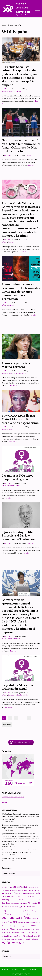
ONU (12, 921)
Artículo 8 (4, 242)
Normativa (18, 91)
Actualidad (5, 91)
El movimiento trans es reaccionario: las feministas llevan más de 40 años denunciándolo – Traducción (21, 291)
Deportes (7, 896)
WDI (6, 942)
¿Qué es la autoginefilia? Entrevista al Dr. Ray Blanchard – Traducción (19, 536)
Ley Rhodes (24, 914)
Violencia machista (31, 939)
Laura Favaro (10, 911)
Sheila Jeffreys (32, 936)
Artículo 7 (30, 155)
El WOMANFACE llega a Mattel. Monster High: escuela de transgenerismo (20, 419)
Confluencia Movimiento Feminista (25, 893)
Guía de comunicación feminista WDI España (21, 903)
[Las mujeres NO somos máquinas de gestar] (21, 459)
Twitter (23, 970)
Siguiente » (7, 725)
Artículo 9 (24, 373)
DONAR (4, 803)
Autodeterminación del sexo (19, 890)
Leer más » (31, 165)
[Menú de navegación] (37, 9)
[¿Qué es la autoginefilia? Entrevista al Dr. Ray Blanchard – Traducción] (21, 515)
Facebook (5, 970)
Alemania (32, 887)
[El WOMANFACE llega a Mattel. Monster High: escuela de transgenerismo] (21, 401)
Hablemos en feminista (11, 907)
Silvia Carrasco (6, 939)
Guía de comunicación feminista (11, 486)
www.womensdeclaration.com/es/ (13, 797)
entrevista (23, 896)
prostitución (9, 926)
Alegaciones (19, 886)
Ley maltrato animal (14, 914)
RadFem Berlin (19, 926)
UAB (12, 939)
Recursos (10, 242)
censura (7, 893)
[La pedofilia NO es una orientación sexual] (21, 668)
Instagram (15, 970)
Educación (16, 896)
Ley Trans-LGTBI (15, 918)
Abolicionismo (6, 887)
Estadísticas (14, 900)
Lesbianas (29, 911)
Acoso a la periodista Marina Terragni (14, 858)
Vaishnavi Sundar (20, 939)
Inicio (3, 25)
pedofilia (21, 922)
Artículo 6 (18, 373)
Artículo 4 (4, 305)
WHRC (18, 942)
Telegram (32, 970)
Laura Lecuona (19, 911)
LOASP (31, 918)
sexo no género (17, 936)
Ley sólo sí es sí (32, 914)
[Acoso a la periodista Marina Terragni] (21, 346)
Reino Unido (16, 929)
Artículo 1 (11, 91)
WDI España (7, 89)
